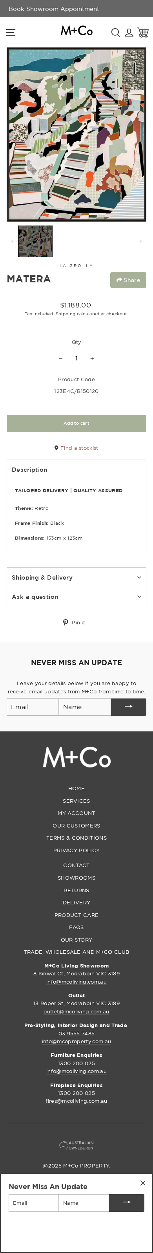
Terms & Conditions (76, 837)
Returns (76, 890)
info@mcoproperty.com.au (76, 1041)
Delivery (77, 902)
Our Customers (76, 825)
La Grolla (77, 266)
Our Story (77, 939)
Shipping (66, 313)
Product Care (77, 915)
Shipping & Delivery (42, 577)
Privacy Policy (76, 850)
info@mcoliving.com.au (76, 981)
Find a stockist (78, 448)
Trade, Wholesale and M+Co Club (76, 952)
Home (76, 788)
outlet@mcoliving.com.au (76, 1011)
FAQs (76, 927)
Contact (76, 865)
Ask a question (35, 596)
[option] (54, 8)
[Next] (140, 241)
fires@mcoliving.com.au (76, 1101)
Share (131, 280)
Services (76, 801)
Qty (77, 342)
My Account (76, 813)
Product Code (76, 379)
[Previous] (12, 241)
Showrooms (76, 877)
